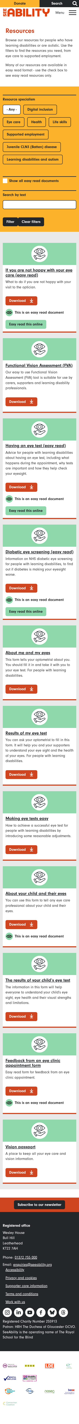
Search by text (14, 195)
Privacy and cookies (21, 1278)
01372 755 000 (26, 1257)
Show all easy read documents (34, 181)
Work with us (15, 1302)
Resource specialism (19, 99)
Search (56, 3)
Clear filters (31, 222)
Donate (20, 3)
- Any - (12, 109)
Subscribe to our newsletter (39, 1205)
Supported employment (25, 134)
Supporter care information (26, 1286)
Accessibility (15, 1270)
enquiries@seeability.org (32, 1264)
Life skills (60, 122)
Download (17, 301)
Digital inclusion (40, 109)
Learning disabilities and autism (33, 159)
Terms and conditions (22, 1294)
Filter (10, 222)
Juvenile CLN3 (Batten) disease (32, 147)
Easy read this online (26, 324)
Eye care (13, 122)
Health (36, 122)
